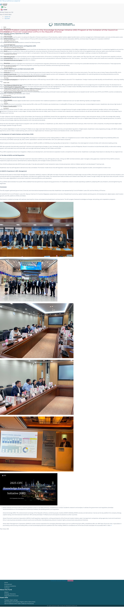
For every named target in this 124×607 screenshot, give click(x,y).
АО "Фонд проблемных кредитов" (10, 1)
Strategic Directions (10, 594)
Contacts (6, 588)
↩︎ (111, 525)
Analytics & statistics (10, 586)
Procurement (8, 584)
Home (6, 582)
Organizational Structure (11, 595)
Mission (6, 592)
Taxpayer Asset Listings (11, 600)
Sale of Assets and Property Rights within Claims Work (19, 601)
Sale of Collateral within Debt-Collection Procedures (19, 603)
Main (4, 27)
